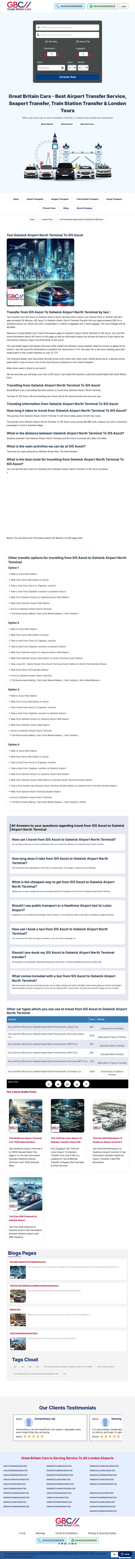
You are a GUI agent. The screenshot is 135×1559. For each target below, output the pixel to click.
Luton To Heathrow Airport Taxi (15, 1470)
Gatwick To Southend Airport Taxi (16, 1506)
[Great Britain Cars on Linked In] (72, 1543)
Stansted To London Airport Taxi (102, 1502)
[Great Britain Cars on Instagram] (69, 1543)
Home (16, 199)
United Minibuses (91, 680)
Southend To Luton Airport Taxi (58, 1479)
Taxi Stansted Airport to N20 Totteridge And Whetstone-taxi (36, 1374)
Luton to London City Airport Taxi (16, 1479)
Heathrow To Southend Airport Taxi (103, 1484)
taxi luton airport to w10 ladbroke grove (28, 1262)
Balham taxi (15, 1309)
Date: (40, 62)
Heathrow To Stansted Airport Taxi (103, 1475)
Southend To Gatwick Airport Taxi (59, 1470)
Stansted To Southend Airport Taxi (103, 1497)
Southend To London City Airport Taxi (61, 1488)
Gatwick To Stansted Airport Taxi (16, 1493)
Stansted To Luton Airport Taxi (101, 1493)
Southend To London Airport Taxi (59, 1466)
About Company (84, 208)
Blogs (66, 208)
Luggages (80, 48)
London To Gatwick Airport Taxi (59, 1506)
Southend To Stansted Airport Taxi (60, 1475)
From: (43, 27)
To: (42, 34)
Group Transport (114, 199)
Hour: (70, 62)
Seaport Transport (60, 199)
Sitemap (40, 1533)
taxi (15, 1367)
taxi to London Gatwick (105, 1367)
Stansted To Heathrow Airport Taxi (103, 1511)
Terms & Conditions (66, 1533)
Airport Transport (35, 199)
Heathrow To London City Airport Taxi (104, 1466)
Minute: (81, 62)
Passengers (49, 48)
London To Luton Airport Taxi (58, 1497)
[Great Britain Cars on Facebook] (59, 1543)
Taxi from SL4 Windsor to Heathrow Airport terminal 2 (34, 1285)
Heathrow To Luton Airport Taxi (102, 1479)
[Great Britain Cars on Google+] (65, 1543)
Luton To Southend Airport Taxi (15, 1475)
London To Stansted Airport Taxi (59, 1493)
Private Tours (49, 208)
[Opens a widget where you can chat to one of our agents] (125, 1554)
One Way (53, 41)
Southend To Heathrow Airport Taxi (60, 1484)
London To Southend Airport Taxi (59, 1502)
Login (123, 6)
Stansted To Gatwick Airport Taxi (102, 1506)
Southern (73, 613)
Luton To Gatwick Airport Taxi (14, 1488)
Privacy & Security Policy (102, 1533)
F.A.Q (22, 1533)
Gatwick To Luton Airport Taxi (14, 1502)
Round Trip (84, 41)
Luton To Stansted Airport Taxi (15, 1466)
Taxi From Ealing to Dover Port (23, 1333)
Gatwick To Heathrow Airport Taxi (16, 1497)
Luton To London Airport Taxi (14, 1484)
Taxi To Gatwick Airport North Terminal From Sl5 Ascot (81, 219)
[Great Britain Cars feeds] (75, 1543)
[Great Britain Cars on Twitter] (62, 1543)
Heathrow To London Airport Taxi (102, 1470)
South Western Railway (52, 613)
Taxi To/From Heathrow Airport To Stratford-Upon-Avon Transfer (68, 1367)
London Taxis (47, 219)
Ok (114, 1555)
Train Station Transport (87, 199)
